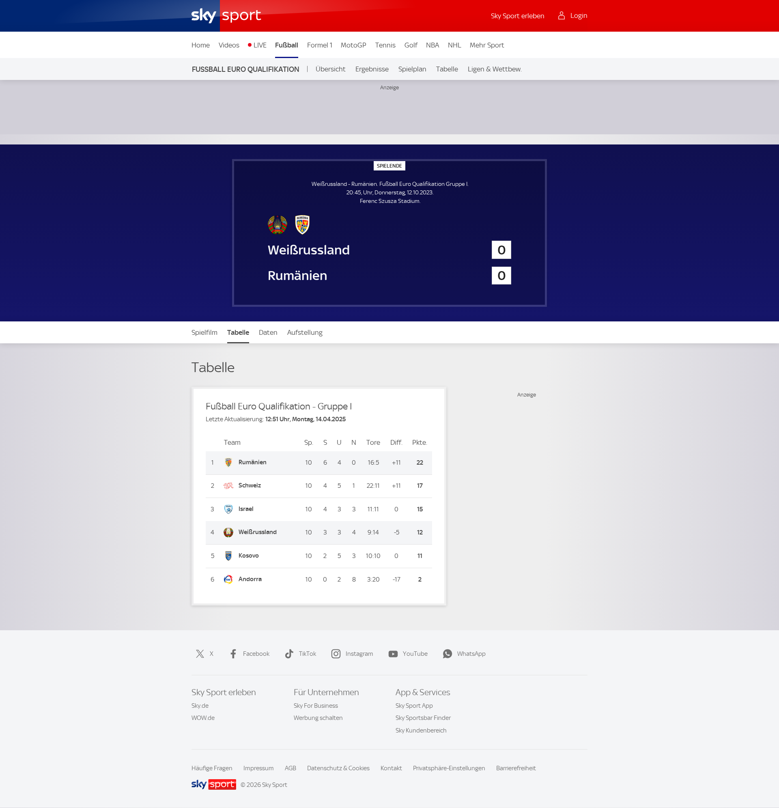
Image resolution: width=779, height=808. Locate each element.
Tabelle (447, 69)
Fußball (286, 45)
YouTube (415, 653)
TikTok (307, 653)
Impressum (258, 768)
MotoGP (353, 45)
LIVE (260, 45)
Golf (411, 45)
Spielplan (412, 69)
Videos (229, 45)
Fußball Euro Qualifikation (245, 69)
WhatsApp (471, 653)
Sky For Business (316, 705)
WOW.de (203, 718)
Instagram (359, 653)
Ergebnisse (372, 69)
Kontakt (391, 768)
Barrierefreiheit (516, 768)
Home (201, 45)
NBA (432, 45)
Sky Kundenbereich (421, 730)
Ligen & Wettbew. (495, 69)
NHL (454, 45)
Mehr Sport (487, 45)
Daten (268, 332)
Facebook (256, 653)
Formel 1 (319, 45)
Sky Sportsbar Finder (423, 718)
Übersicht (331, 69)
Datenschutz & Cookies (338, 768)
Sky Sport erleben (517, 16)
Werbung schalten (318, 718)
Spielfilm (204, 332)
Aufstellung (305, 332)
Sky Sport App (414, 705)
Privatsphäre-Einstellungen (449, 768)
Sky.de (200, 705)
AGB (290, 768)
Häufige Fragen (212, 768)
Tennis (385, 45)
